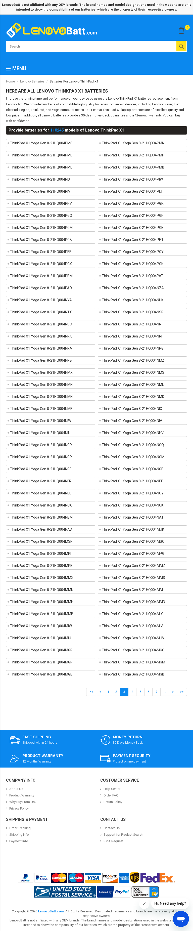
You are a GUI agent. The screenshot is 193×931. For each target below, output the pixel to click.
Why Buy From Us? (22, 802)
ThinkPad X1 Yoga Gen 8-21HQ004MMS (133, 578)
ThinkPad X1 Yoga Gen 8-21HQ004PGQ (41, 216)
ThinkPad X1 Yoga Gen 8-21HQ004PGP (133, 216)
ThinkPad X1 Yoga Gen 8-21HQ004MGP (41, 662)
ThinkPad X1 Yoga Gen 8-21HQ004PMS (41, 143)
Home (10, 81)
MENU (18, 68)
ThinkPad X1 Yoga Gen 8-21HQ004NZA (133, 288)
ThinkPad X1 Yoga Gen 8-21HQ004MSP (41, 541)
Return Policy (113, 802)
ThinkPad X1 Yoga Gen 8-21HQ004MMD (133, 602)
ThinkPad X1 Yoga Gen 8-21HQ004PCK (132, 264)
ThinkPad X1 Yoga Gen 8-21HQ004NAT (133, 517)
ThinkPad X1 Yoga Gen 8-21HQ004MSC (133, 541)
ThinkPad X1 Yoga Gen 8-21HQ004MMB (41, 614)
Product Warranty (21, 795)
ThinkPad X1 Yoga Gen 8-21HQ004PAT (132, 276)
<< (91, 692)
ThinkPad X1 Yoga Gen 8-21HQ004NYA (41, 300)
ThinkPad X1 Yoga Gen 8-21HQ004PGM (41, 228)
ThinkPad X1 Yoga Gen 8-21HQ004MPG (133, 554)
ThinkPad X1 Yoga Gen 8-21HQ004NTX (41, 312)
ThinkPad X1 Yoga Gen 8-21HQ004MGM (133, 662)
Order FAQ (111, 795)
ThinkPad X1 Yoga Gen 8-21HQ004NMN (41, 385)
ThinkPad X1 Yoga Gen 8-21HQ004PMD (41, 167)
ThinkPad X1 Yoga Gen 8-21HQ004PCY (133, 252)
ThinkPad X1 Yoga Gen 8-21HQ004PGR (133, 203)
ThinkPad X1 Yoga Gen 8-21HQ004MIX (132, 614)
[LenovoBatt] (53, 30)
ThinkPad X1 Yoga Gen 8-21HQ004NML (133, 385)
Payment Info (18, 841)
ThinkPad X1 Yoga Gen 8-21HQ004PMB (133, 167)
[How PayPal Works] (113, 892)
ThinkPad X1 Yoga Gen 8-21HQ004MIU (40, 638)
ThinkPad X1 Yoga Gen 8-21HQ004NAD (41, 529)
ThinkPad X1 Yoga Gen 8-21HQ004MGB (133, 674)
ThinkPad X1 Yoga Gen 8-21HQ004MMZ (133, 566)
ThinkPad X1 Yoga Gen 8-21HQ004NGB (133, 469)
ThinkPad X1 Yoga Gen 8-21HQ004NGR (41, 445)
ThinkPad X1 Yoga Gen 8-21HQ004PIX (40, 179)
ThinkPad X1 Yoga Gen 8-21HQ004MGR (41, 650)
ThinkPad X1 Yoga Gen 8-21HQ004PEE (40, 252)
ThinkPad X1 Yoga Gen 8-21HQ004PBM (41, 276)
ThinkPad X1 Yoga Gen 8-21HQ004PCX (41, 264)
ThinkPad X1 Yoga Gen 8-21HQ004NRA (41, 348)
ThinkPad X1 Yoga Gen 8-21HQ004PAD (41, 288)
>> (182, 692)
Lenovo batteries (32, 81)
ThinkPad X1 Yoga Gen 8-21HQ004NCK (132, 505)
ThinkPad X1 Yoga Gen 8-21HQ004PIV (40, 191)
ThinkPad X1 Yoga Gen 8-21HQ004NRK (41, 336)
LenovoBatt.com (51, 911)
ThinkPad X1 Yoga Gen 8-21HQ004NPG (133, 348)
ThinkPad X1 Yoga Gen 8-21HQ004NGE (41, 469)
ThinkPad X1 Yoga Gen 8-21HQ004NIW (40, 421)
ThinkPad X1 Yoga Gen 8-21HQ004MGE (41, 674)
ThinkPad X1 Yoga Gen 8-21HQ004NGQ (133, 445)
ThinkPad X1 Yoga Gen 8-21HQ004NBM (41, 517)
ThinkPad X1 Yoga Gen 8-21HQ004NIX (132, 409)
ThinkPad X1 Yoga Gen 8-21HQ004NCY (133, 493)
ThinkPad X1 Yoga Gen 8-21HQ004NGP (41, 457)
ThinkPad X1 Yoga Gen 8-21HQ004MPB (41, 566)
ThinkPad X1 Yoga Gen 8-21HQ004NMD (133, 397)
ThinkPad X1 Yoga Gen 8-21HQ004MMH (41, 602)
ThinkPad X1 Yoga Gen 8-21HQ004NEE (132, 481)
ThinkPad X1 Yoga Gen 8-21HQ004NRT (132, 324)
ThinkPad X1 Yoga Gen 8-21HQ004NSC (41, 324)
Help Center (112, 789)
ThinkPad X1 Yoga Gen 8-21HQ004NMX (41, 372)
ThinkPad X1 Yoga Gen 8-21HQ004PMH (133, 155)
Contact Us (112, 828)
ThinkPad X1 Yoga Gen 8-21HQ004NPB (41, 360)
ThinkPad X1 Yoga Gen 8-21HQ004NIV (132, 421)
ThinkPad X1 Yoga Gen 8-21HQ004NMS (133, 372)
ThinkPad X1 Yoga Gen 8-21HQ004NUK (132, 300)
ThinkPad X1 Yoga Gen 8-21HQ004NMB (41, 409)
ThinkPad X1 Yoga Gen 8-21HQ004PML (41, 155)
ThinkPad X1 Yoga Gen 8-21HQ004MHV (133, 638)
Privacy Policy (19, 808)
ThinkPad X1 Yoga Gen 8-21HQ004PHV (41, 203)
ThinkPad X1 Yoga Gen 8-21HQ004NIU (40, 433)
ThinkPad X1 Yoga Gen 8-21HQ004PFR (132, 240)
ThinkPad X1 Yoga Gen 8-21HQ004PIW (132, 179)
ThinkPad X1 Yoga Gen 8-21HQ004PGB (41, 240)
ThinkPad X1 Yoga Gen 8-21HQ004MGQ (133, 650)
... (165, 692)
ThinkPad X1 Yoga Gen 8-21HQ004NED (41, 493)
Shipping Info (19, 834)
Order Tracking (20, 828)
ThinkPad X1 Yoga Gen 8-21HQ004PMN (133, 143)
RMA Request (113, 841)
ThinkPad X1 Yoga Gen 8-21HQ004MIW (41, 626)
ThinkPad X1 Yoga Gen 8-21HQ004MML (133, 590)
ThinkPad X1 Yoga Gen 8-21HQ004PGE (132, 228)
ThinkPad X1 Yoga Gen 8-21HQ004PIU (132, 191)
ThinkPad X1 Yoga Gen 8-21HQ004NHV (133, 433)
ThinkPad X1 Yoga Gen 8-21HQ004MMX (41, 578)
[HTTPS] (145, 892)
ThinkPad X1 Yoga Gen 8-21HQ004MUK (133, 529)
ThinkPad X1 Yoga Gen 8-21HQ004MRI (40, 554)
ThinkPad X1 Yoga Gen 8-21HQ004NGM (133, 457)
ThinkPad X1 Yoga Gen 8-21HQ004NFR (40, 481)
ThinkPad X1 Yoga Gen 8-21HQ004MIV (132, 626)
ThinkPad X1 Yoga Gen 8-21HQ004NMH (41, 397)
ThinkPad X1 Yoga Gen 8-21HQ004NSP (133, 312)
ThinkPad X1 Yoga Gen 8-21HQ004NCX (41, 505)
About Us (16, 789)
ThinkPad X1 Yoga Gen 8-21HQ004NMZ (133, 360)
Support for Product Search (123, 834)
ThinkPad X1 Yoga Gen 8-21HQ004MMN (41, 590)
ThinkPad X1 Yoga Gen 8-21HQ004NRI (132, 336)
